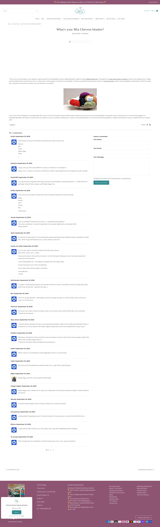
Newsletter (113, 497)
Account (147, 10)
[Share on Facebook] (147, 124)
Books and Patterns (53, 18)
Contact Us (113, 503)
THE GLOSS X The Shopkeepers (79, 501)
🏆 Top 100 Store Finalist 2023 (78, 499)
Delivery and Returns (144, 486)
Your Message (99, 157)
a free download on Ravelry (118, 79)
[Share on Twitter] (150, 124)
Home (9, 24)
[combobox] (20, 11)
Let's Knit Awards (74, 505)
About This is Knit (115, 488)
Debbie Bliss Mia (92, 79)
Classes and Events (116, 490)
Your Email (97, 148)
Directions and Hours (116, 492)
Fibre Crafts (99, 18)
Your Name (98, 139)
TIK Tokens (113, 501)
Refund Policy (142, 488)
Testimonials (113, 499)
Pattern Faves (15, 24)
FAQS (111, 495)
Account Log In (114, 486)
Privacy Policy (142, 490)
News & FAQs (110, 18)
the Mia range (109, 81)
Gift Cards (121, 18)
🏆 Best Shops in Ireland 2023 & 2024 (81, 503)
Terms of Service (143, 495)
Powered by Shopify (15, 522)
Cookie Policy (141, 492)
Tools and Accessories (70, 18)
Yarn (36, 18)
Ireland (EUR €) (153, 2)
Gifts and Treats (86, 18)
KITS (42, 18)
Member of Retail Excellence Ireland (81, 488)
